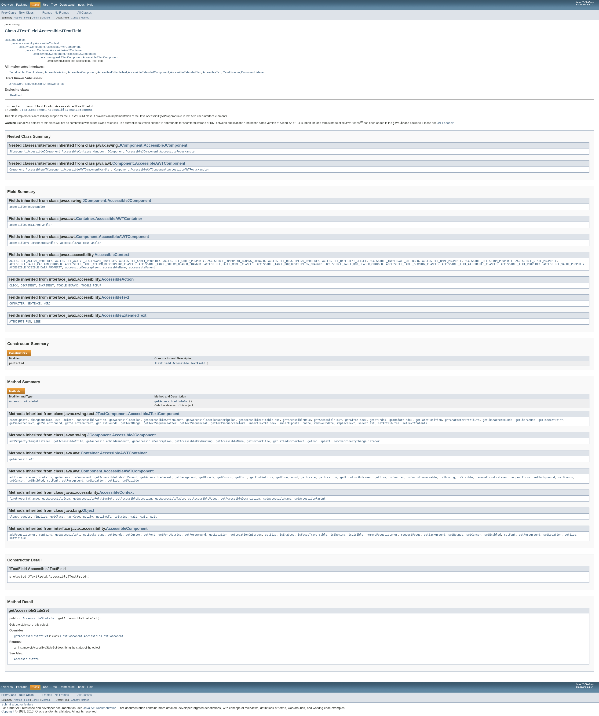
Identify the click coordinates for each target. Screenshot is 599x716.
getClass (56, 516)
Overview (7, 4)
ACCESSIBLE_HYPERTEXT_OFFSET (344, 261)
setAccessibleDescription (240, 498)
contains (45, 477)
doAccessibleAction (91, 420)
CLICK (13, 285)
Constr (35, 17)
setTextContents (414, 423)
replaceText (346, 423)
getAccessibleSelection (134, 498)
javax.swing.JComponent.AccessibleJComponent (64, 54)
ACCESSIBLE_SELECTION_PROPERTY (488, 261)
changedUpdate (41, 420)
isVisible (465, 477)
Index (80, 4)
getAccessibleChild (68, 441)
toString (120, 516)
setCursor (16, 480)
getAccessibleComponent (73, 477)
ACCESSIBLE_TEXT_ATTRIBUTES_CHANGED (469, 264)
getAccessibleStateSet (171, 401)
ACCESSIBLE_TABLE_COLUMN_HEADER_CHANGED (170, 264)
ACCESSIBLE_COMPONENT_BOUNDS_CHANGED (236, 261)
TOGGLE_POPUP (91, 285)
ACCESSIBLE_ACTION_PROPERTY (30, 261)
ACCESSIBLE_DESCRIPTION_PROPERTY (293, 261)
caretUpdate (18, 420)
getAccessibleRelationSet (93, 498)
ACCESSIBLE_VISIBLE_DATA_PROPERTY (35, 267)
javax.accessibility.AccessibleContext (35, 43)
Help (90, 4)
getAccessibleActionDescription (210, 420)
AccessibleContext (112, 254)
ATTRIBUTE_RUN (20, 321)
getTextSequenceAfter (160, 423)
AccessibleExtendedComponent (148, 72)
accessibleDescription (82, 267)
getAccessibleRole (297, 420)
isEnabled (396, 477)
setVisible (130, 480)
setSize (113, 480)
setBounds (565, 477)
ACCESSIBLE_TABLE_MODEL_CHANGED (228, 264)
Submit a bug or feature (17, 704)
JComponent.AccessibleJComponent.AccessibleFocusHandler (152, 151)
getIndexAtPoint (550, 420)
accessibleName (114, 267)
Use (45, 4)
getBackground (185, 477)
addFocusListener (22, 477)
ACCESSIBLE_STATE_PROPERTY (535, 261)
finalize (40, 516)
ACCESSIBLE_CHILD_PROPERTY (183, 261)
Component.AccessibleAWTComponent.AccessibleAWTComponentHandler (60, 169)
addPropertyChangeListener (29, 441)
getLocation (328, 477)
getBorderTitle (258, 441)
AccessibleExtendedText (185, 72)
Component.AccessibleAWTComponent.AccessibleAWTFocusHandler (161, 169)
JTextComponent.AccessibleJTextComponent (56, 109)
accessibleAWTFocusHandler (80, 243)
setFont (52, 480)
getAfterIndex (355, 420)
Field (26, 17)
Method (45, 17)
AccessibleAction (55, 72)
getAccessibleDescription (152, 441)
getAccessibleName (230, 441)
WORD (47, 303)
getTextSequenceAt (194, 423)
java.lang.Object (15, 39)
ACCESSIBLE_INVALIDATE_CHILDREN (394, 261)
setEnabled (35, 480)
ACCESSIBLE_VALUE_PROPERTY (563, 264)
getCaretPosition (429, 420)
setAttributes (388, 423)
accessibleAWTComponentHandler (33, 243)
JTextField (15, 95)
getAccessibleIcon (56, 498)
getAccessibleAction (124, 420)
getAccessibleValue (202, 498)
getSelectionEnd (49, 423)
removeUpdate (324, 423)
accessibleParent (142, 267)
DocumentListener (253, 72)
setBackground (544, 477)
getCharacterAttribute (462, 420)
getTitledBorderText (288, 441)
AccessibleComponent (81, 72)
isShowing (447, 477)
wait (134, 516)
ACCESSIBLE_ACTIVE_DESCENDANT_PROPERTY (85, 261)
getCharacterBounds (497, 420)
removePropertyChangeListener (357, 441)
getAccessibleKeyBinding (193, 441)
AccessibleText (211, 72)
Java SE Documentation (99, 708)
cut (57, 420)
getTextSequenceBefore (228, 423)
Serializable (17, 72)
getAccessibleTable (170, 498)
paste (307, 423)
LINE (37, 321)
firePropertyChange (24, 498)
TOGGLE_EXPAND (67, 285)
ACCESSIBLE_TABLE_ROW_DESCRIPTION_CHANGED (289, 264)
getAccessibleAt (21, 459)
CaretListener (231, 72)
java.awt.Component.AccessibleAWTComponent (49, 46)
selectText (366, 423)
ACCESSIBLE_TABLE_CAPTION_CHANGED (35, 264)
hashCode (73, 516)
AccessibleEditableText (112, 72)
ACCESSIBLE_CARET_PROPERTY (139, 261)
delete (68, 420)
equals (26, 516)
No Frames (62, 12)
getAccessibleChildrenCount (107, 441)
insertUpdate (289, 423)
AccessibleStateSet (24, 401)
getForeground (287, 477)
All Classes (84, 12)
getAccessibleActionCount (163, 420)
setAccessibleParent (309, 498)
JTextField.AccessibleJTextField (179, 363)
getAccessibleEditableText (259, 420)
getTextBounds (106, 423)
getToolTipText (318, 441)
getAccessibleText (328, 420)
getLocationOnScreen (355, 477)
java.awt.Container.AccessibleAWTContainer (54, 50)
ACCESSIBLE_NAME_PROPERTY (441, 261)
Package (21, 4)
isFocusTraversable (422, 477)
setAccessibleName (277, 498)
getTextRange (130, 423)
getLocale (308, 477)
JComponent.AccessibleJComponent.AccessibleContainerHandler (56, 151)
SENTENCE (33, 303)
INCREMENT (46, 285)
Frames (47, 12)
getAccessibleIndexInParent (116, 477)
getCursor (224, 477)
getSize (380, 477)
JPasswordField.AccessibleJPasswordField (37, 83)
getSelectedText (21, 423)
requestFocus (520, 477)
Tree (54, 4)
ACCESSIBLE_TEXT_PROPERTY (520, 264)
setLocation (95, 480)
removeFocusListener (491, 477)
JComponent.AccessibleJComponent (153, 145)
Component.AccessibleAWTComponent (148, 163)
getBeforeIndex (400, 420)
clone (13, 516)
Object (88, 510)
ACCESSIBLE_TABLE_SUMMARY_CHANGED (412, 264)
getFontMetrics (261, 477)
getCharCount (525, 420)
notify (88, 516)
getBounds (206, 477)
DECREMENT (28, 285)
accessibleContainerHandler (30, 224)
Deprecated (67, 4)
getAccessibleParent (156, 477)
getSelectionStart (79, 423)
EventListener (34, 72)
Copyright (7, 711)
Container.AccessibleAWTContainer (109, 218)
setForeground (72, 480)
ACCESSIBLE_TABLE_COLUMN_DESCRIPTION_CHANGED (100, 264)
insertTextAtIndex (262, 423)
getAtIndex (378, 420)
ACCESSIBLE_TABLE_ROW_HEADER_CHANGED (354, 264)
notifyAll (103, 516)
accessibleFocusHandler (27, 206)
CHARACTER (16, 303)
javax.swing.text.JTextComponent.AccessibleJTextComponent (79, 57)
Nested (18, 17)
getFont (241, 477)
